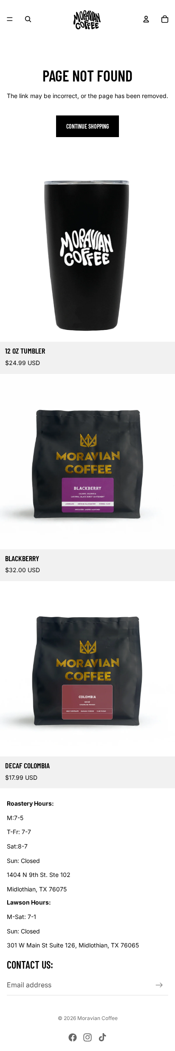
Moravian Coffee (97, 1018)
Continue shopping (87, 126)
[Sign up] (159, 985)
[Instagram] (87, 1037)
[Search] (28, 19)
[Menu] (10, 19)
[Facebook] (73, 1037)
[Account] (146, 19)
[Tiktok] (102, 1037)
